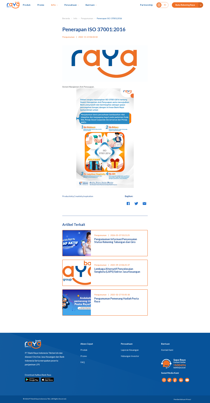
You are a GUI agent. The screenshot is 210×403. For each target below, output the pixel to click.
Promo (40, 5)
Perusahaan (70, 5)
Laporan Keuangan (130, 350)
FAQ (82, 362)
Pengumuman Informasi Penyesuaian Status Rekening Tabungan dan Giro (115, 241)
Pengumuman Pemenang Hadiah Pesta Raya (116, 300)
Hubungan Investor (130, 356)
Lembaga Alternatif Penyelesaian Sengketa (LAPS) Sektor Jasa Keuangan (117, 270)
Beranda (66, 18)
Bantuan (90, 5)
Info (53, 5)
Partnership (146, 5)
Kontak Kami (167, 350)
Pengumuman (87, 18)
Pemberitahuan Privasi (182, 399)
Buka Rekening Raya (185, 5)
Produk (27, 5)
